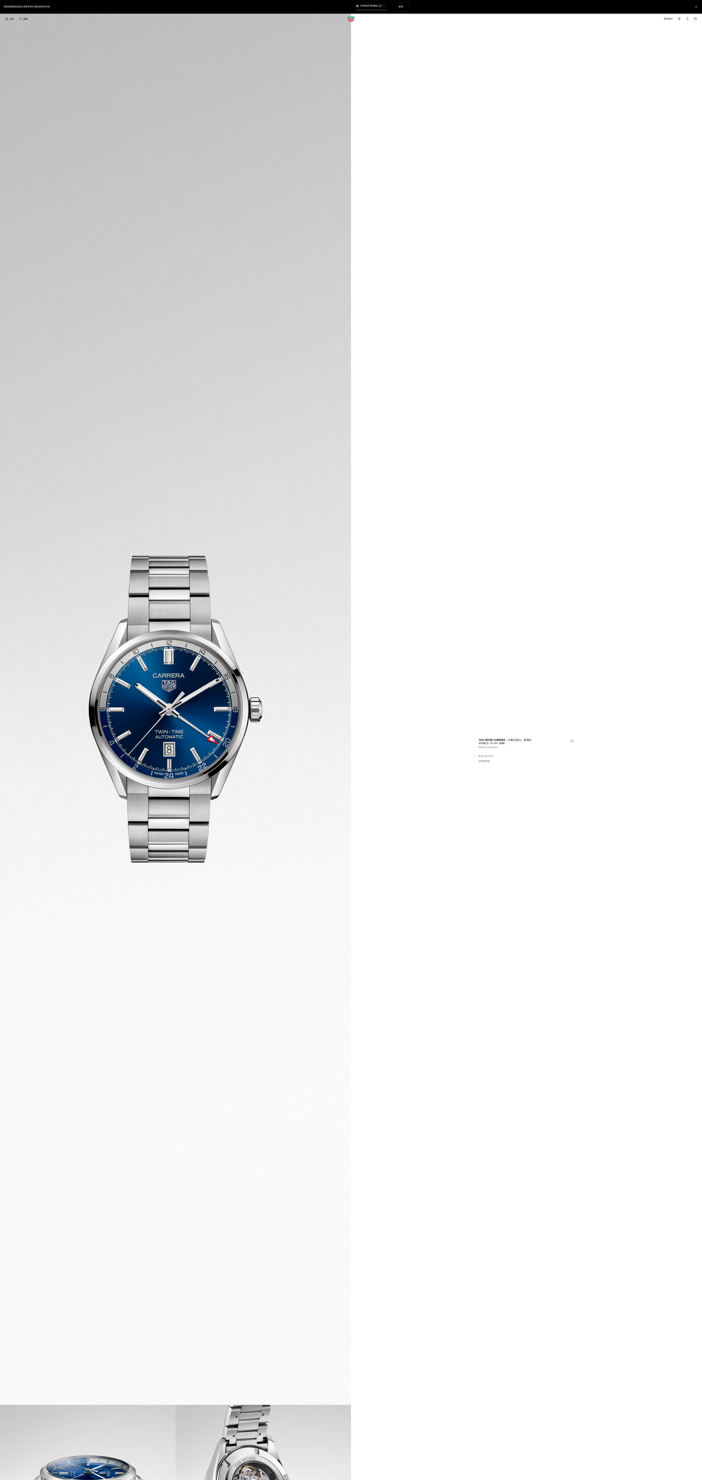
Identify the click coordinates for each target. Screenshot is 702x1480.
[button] (687, 19)
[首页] (351, 19)
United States (369, 5)
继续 (404, 6)
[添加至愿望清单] (571, 741)
